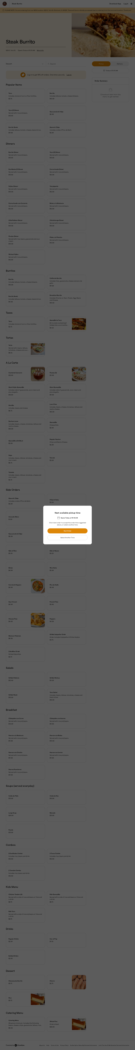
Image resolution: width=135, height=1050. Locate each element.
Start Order (67, 531)
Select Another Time (67, 537)
